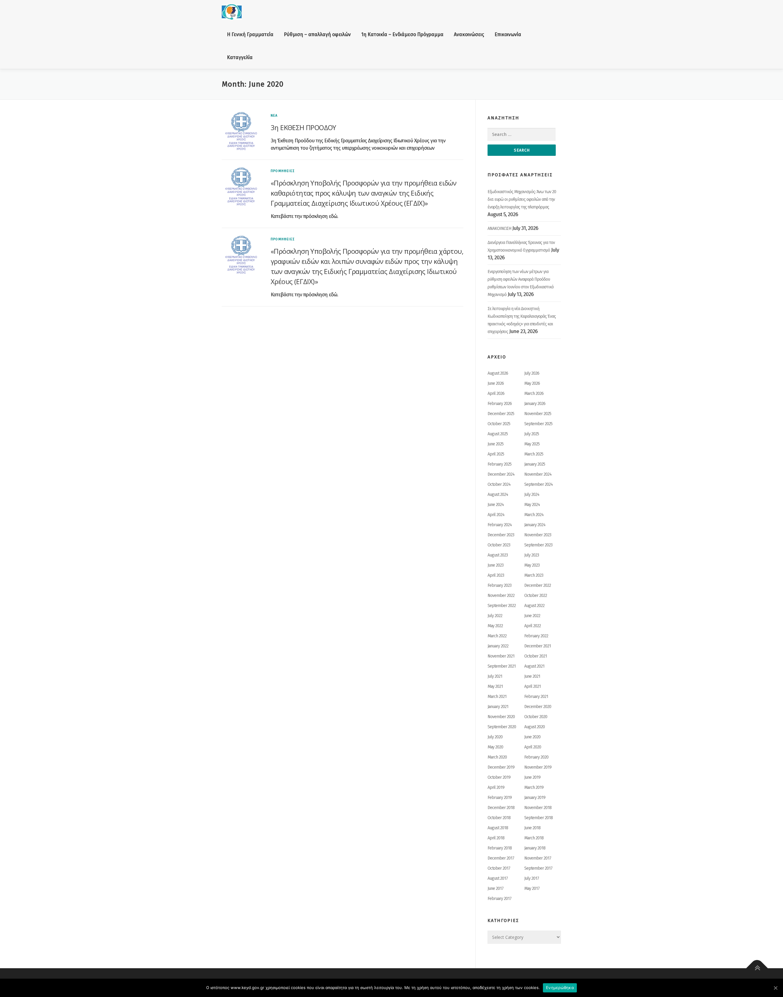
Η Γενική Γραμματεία (250, 34)
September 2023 (538, 545)
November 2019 (537, 767)
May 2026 (532, 383)
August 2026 (498, 373)
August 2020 (534, 726)
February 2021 (536, 696)
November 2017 (537, 858)
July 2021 (495, 676)
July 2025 (531, 434)
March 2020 (497, 757)
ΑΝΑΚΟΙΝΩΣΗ (499, 228)
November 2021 (501, 656)
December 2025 (501, 413)
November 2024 (537, 474)
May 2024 (532, 504)
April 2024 (496, 514)
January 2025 (534, 464)
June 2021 (532, 676)
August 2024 (498, 494)
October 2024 (499, 484)
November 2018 (537, 807)
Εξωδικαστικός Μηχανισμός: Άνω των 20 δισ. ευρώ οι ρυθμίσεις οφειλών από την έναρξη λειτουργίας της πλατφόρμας (522, 199)
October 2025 (499, 423)
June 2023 (495, 565)
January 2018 (534, 848)
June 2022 (532, 615)
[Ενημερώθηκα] (775, 988)
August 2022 (534, 605)
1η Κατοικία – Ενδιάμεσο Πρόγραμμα (402, 34)
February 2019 (500, 797)
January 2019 (534, 797)
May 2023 (532, 565)
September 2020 (502, 726)
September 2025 (538, 423)
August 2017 (498, 878)
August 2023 (498, 555)
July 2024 (531, 494)
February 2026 (500, 403)
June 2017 (495, 888)
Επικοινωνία (508, 34)
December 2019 (501, 767)
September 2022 (502, 605)
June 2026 (496, 383)
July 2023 (531, 555)
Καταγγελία (240, 57)
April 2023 (496, 575)
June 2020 (532, 737)
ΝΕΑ (274, 116)
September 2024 (538, 484)
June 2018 (532, 827)
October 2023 (499, 545)
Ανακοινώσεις (469, 34)
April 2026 (496, 393)
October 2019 (499, 777)
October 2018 (499, 817)
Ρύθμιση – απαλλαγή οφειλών (317, 34)
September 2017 (538, 868)
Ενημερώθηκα (560, 987)
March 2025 (533, 454)
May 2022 (495, 625)
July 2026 (531, 373)
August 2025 (498, 434)
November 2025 (537, 413)
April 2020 (532, 747)
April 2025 (496, 454)
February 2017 (499, 898)
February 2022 (536, 636)
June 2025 (495, 444)
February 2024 (500, 524)
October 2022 (535, 595)
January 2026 (534, 403)
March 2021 (497, 696)
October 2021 (535, 656)
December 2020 (537, 706)
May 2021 (495, 686)
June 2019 (532, 777)
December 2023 (501, 535)
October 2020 (535, 716)
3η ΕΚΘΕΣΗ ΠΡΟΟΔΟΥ (303, 127)
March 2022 (497, 636)
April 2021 (532, 686)
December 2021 (537, 646)
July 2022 (495, 615)
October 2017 (499, 868)
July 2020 (495, 737)
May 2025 (532, 444)
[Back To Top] (757, 968)
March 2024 (534, 514)
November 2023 (537, 535)
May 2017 (532, 888)
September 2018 (538, 817)
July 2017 (531, 878)
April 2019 (496, 787)
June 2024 (496, 504)
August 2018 (498, 827)
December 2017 (501, 858)
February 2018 (500, 848)
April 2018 (496, 838)
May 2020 (495, 747)
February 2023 (499, 585)
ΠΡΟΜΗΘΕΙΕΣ (283, 171)
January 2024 (534, 524)
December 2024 (501, 474)
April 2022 (532, 625)
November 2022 (501, 595)
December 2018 (501, 807)
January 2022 (498, 646)
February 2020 (536, 757)
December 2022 (537, 585)
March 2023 (533, 575)
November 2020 (501, 716)
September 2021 (502, 666)
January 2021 (498, 706)
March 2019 (534, 787)
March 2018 (534, 838)
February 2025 (499, 464)
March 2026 (534, 393)
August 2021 (534, 666)
